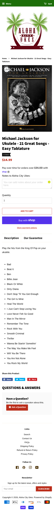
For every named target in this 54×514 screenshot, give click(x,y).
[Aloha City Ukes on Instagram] (30, 468)
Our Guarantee (33, 238)
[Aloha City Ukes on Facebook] (17, 468)
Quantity (6, 195)
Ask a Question (18, 407)
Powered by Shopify (43, 497)
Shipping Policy (27, 446)
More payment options (27, 228)
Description (11, 238)
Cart (50, 3)
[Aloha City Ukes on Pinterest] (23, 468)
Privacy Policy (27, 454)
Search (27, 434)
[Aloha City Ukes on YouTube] (36, 468)
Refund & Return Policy (27, 450)
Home (4, 58)
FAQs (27, 442)
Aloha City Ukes (26, 497)
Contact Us (27, 438)
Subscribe (44, 488)
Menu (8, 4)
